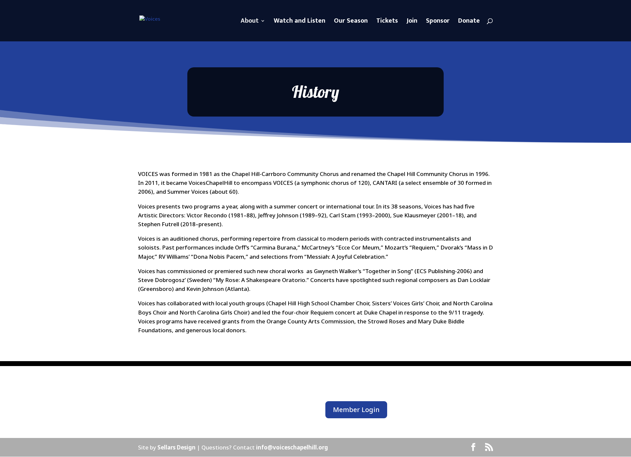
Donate (469, 22)
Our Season (351, 22)
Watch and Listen (299, 22)
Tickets (387, 22)
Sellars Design (177, 447)
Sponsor (438, 22)
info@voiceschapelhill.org (292, 447)
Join (412, 22)
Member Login (356, 409)
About (250, 22)
